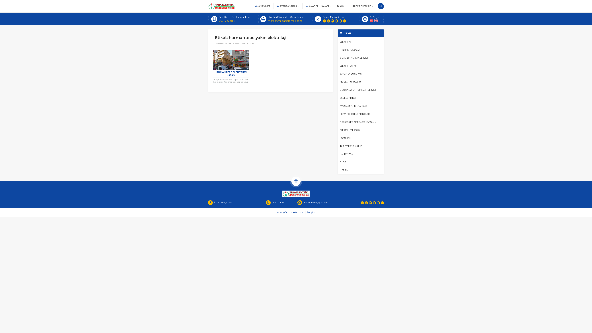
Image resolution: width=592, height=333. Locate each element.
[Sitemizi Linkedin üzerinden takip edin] (336, 21)
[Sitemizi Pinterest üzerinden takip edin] (344, 21)
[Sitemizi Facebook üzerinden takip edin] (324, 21)
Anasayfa (219, 43)
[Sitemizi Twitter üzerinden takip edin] (328, 21)
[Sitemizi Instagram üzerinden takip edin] (332, 21)
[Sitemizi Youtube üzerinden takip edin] (340, 21)
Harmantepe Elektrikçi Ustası (231, 74)
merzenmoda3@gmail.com (285, 20)
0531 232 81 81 (227, 20)
